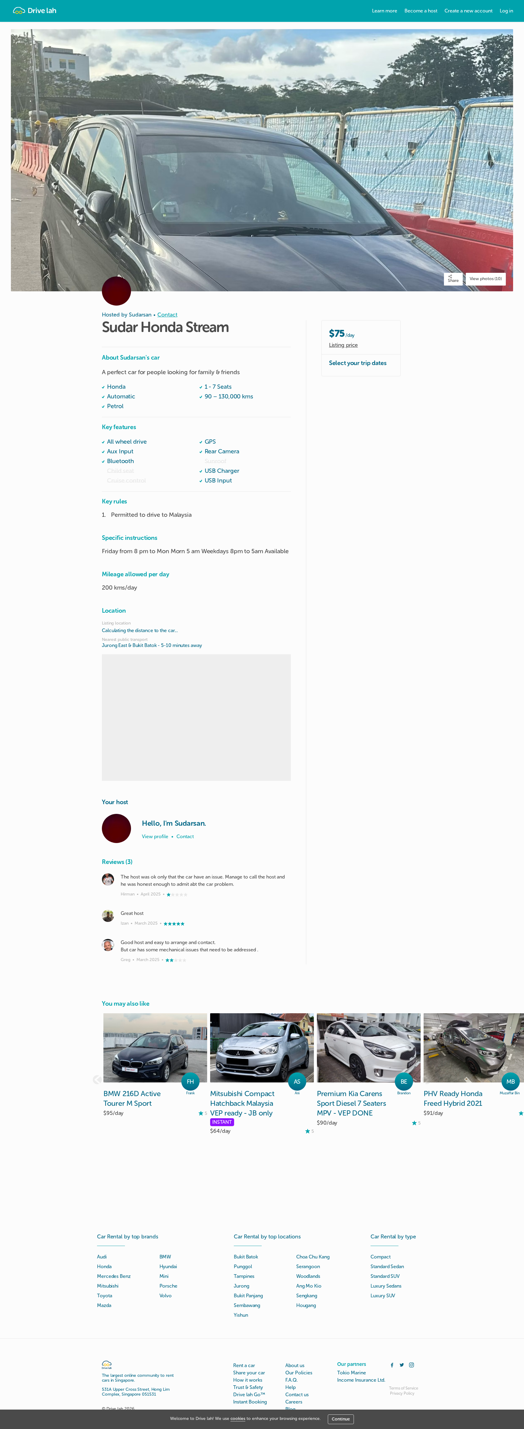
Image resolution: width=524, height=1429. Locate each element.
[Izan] (108, 916)
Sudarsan (140, 314)
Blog (290, 1409)
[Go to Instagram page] (411, 1364)
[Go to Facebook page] (392, 1364)
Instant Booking (250, 1402)
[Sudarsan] (116, 828)
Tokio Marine (351, 1373)
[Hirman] (108, 879)
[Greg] (108, 945)
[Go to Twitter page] (402, 1364)
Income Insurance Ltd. (361, 1380)
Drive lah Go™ (249, 1394)
